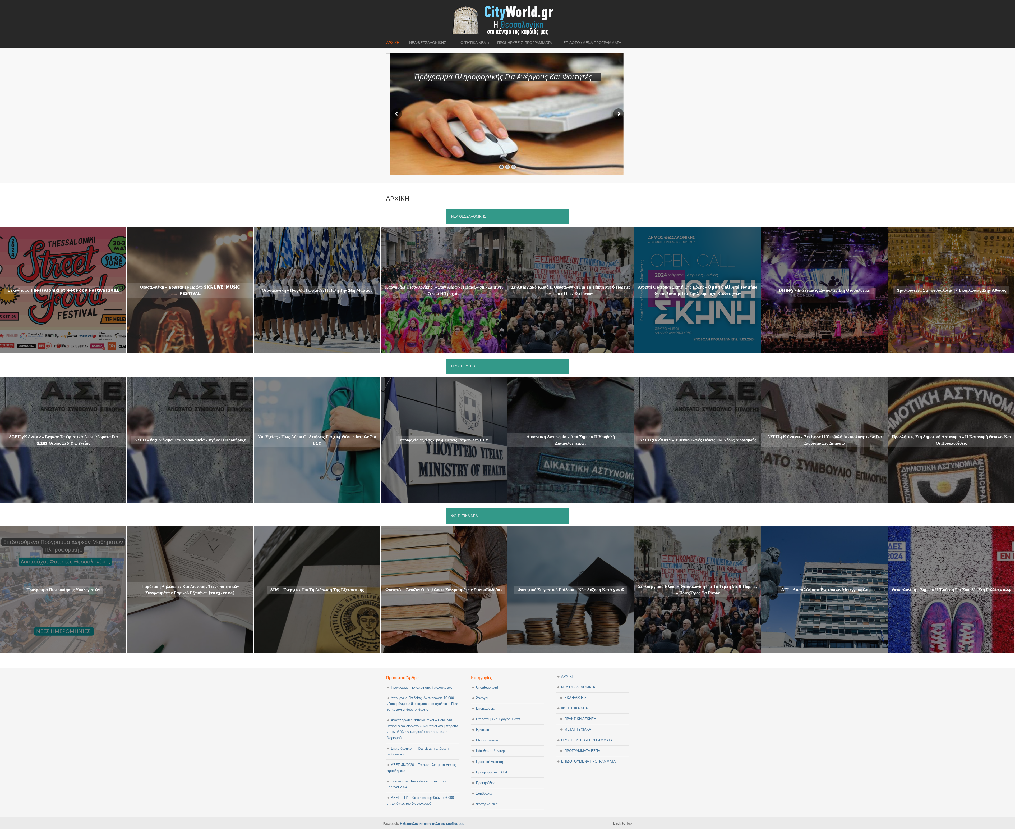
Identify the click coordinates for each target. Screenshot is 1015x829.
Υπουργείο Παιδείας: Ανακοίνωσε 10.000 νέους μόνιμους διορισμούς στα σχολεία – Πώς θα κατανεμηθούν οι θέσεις (422, 704)
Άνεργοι (482, 698)
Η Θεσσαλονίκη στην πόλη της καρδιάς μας (432, 823)
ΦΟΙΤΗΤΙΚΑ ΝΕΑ (574, 708)
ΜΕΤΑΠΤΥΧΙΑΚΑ (577, 729)
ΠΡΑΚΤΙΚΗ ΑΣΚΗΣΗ (580, 719)
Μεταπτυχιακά (487, 740)
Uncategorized (487, 687)
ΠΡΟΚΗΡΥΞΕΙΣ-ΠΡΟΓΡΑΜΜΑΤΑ (587, 740)
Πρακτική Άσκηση (489, 762)
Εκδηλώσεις (485, 708)
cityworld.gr (507, 19)
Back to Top (622, 823)
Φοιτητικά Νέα (487, 804)
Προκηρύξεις (485, 783)
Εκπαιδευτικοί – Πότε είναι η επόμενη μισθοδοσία (418, 751)
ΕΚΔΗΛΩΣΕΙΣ (575, 698)
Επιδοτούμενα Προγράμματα (498, 719)
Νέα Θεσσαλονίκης (490, 751)
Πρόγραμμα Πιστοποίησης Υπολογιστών (422, 687)
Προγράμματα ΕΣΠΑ (492, 772)
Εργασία (482, 730)
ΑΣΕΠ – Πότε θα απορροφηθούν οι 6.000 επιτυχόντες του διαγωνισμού (420, 800)
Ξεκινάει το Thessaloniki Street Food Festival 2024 (417, 784)
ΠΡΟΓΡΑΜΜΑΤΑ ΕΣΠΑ (582, 751)
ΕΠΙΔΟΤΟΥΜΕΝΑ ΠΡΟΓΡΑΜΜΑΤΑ (588, 761)
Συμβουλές (484, 793)
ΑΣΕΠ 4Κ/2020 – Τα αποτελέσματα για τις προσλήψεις (421, 768)
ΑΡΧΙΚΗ (567, 676)
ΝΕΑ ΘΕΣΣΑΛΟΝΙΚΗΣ (578, 687)
